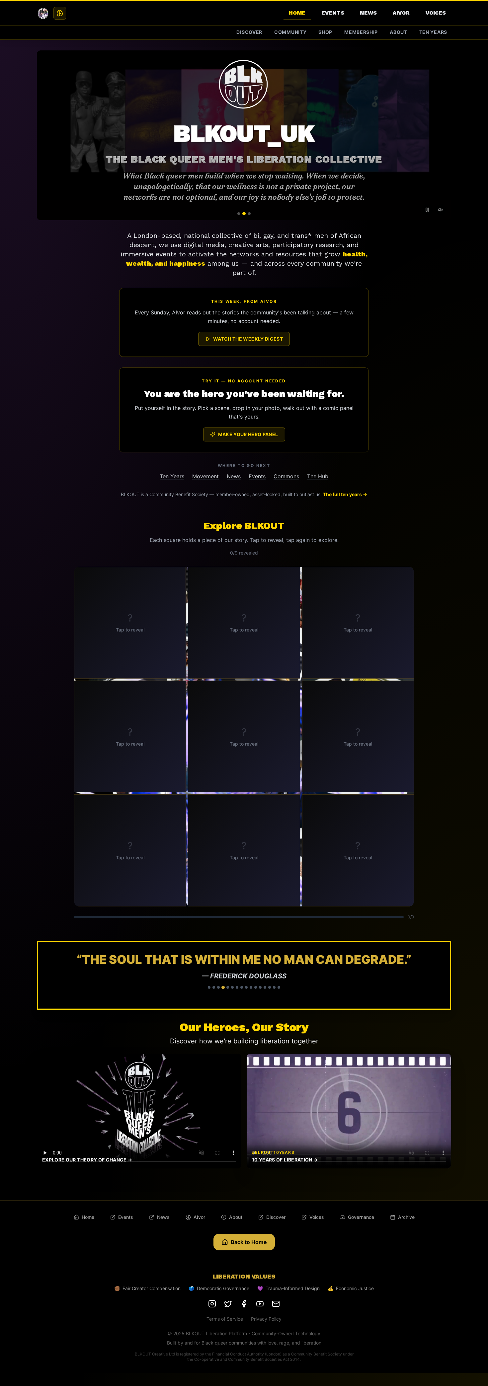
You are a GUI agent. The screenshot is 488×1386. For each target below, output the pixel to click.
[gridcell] (130, 623)
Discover (249, 32)
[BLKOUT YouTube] (260, 1304)
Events (332, 13)
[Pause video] (427, 209)
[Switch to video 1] (238, 213)
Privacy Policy (266, 1319)
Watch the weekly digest (248, 339)
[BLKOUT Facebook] (244, 1304)
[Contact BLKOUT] (276, 1304)
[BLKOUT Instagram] (212, 1304)
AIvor (401, 13)
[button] (244, 975)
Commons (286, 476)
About (398, 32)
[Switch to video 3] (249, 213)
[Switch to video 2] (244, 213)
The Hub (317, 476)
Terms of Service (224, 1319)
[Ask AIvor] (59, 13)
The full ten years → (345, 494)
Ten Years (433, 32)
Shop (325, 32)
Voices (436, 13)
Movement (205, 476)
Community (290, 32)
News (368, 13)
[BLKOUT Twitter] (228, 1304)
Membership (361, 32)
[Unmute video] (440, 209)
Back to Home (249, 1242)
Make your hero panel (248, 434)
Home (297, 13)
